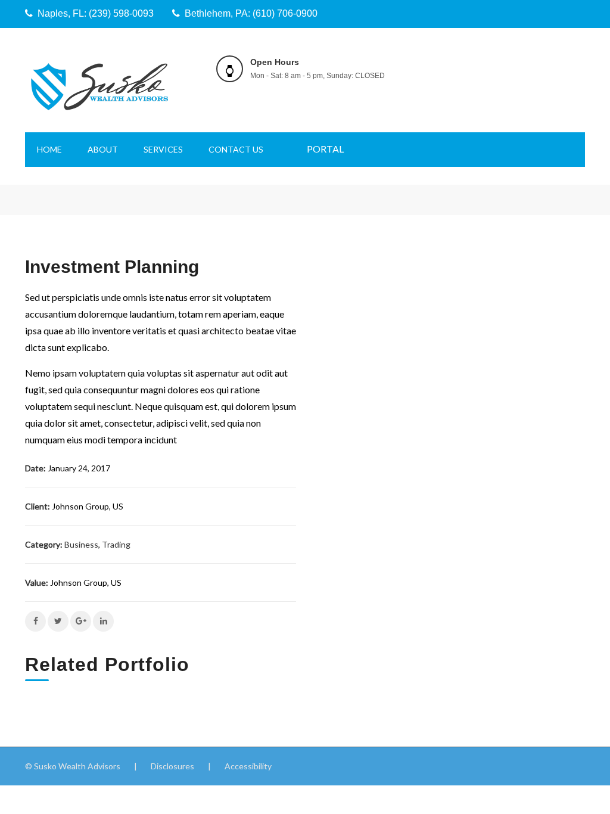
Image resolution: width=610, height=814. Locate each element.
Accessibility (248, 766)
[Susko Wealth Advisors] (99, 86)
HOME (49, 149)
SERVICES (163, 149)
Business (81, 544)
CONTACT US (235, 149)
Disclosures (172, 766)
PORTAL (325, 148)
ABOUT (103, 149)
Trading (116, 544)
